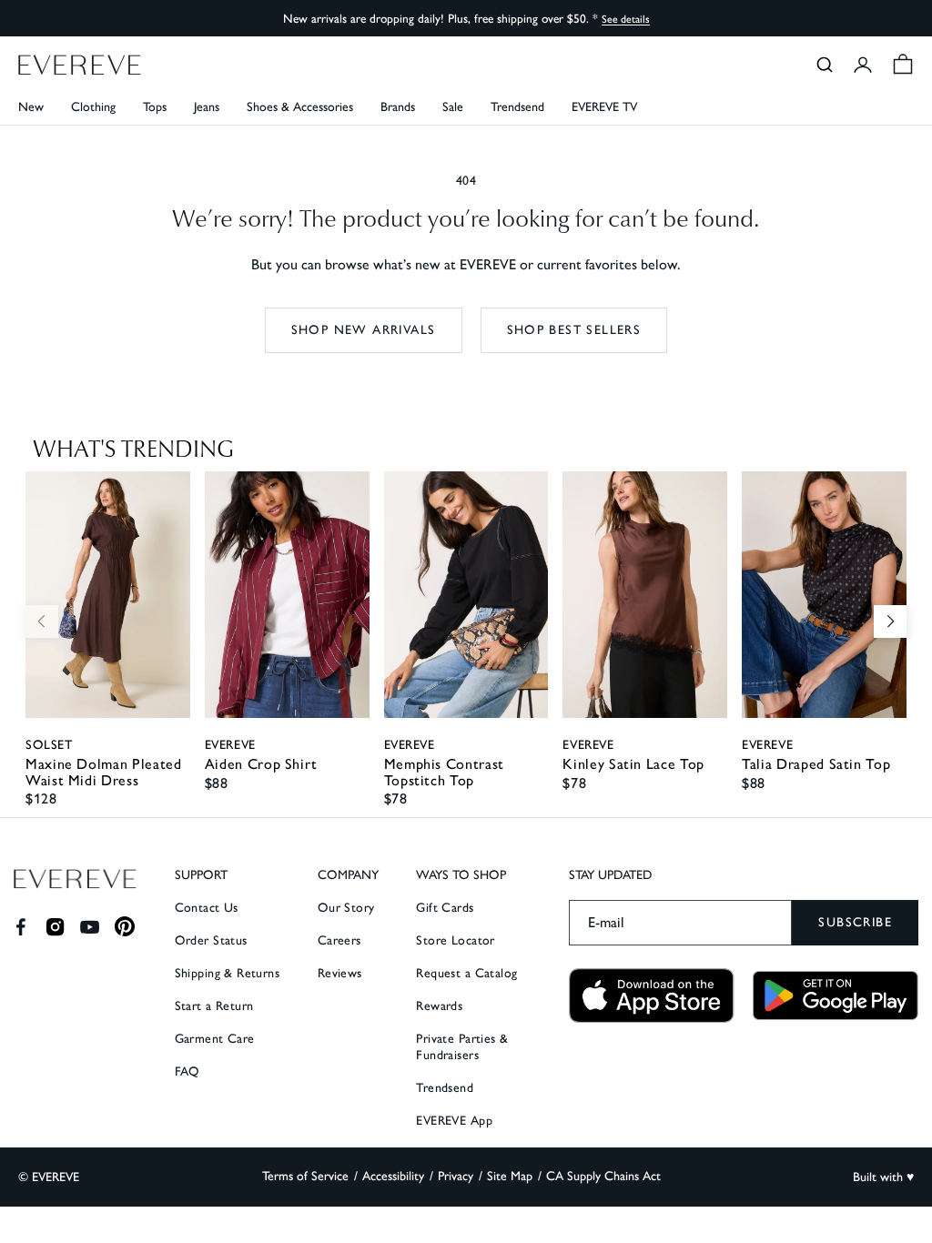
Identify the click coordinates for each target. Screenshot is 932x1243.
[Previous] (41, 621)
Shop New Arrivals (363, 330)
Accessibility (393, 1176)
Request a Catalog (466, 973)
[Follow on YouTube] (89, 926)
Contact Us (206, 907)
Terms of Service (305, 1176)
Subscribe (855, 922)
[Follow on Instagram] (55, 926)
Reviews (340, 973)
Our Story (346, 907)
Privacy (455, 1176)
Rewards (439, 1006)
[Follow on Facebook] (20, 926)
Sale (452, 107)
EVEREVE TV (604, 107)
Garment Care (215, 1038)
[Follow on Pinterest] (125, 926)
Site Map (509, 1176)
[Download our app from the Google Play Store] (835, 995)
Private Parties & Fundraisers (462, 1047)
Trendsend (517, 107)
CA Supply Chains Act (603, 1176)
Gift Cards (444, 907)
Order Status (211, 940)
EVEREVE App (454, 1120)
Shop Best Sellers (574, 330)
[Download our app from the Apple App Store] (651, 996)
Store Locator (455, 940)
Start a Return (214, 1006)
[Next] (890, 621)
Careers (339, 940)
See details (626, 19)
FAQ (187, 1071)
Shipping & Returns (227, 973)
